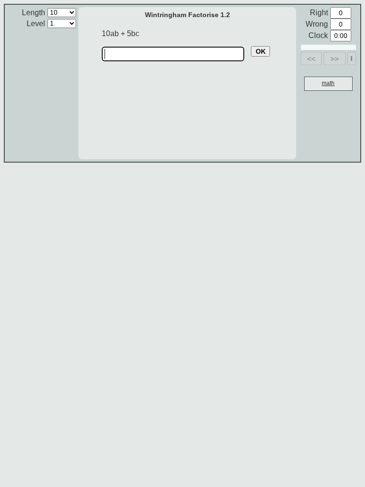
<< (311, 59)
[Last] (351, 58)
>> (334, 59)
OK (261, 51)
